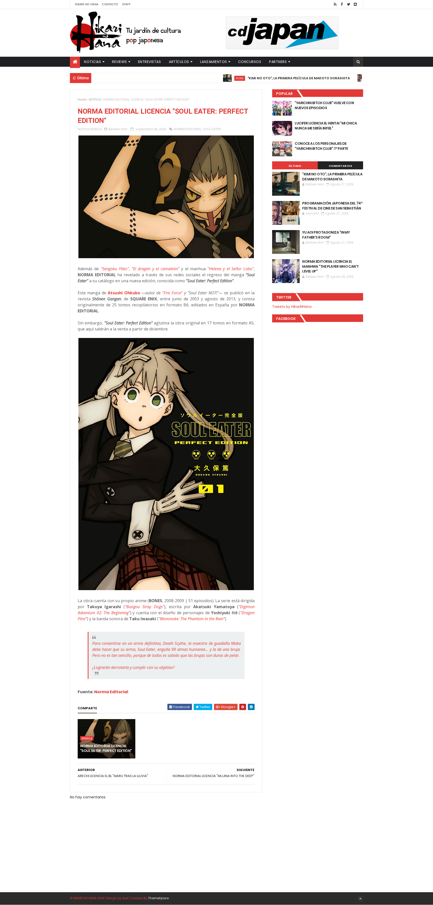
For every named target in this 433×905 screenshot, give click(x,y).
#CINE (219, 78)
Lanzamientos (213, 61)
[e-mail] (355, 4)
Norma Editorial (111, 692)
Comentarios (340, 166)
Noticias (92, 61)
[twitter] (348, 4)
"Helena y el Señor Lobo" (230, 268)
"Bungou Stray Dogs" (144, 606)
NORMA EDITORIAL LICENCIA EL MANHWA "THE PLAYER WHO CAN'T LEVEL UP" (330, 266)
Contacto (110, 4)
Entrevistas (149, 61)
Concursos (249, 61)
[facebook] (342, 4)
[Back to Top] (360, 898)
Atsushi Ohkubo (124, 293)
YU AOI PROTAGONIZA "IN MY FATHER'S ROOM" (326, 235)
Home (82, 99)
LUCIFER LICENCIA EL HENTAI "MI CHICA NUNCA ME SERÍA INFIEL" (326, 126)
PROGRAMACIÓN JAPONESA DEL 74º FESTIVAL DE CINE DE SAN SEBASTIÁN (332, 206)
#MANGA (86, 738)
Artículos (179, 61)
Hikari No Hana (86, 4)
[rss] (335, 4)
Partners (278, 61)
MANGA (96, 129)
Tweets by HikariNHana (291, 306)
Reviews (119, 61)
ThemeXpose (158, 898)
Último (295, 166)
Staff (126, 4)
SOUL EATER (212, 129)
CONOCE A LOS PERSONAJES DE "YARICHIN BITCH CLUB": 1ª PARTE (321, 146)
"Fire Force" (172, 293)
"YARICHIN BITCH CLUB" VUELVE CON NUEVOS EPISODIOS (324, 105)
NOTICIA (95, 99)
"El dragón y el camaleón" (155, 268)
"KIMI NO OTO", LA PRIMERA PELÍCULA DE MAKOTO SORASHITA (278, 78)
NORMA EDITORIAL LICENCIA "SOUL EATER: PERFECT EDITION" (106, 748)
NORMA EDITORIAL (187, 129)
